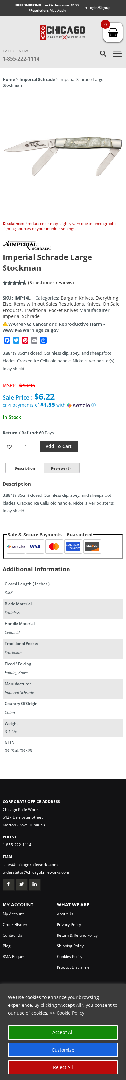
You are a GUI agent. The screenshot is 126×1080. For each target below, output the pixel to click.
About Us (65, 913)
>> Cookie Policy (67, 1013)
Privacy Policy (69, 924)
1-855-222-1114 (21, 58)
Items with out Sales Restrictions (49, 304)
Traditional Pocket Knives (51, 310)
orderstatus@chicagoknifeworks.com (36, 872)
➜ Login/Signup (97, 7)
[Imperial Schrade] (27, 248)
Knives (93, 304)
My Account (13, 913)
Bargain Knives (77, 298)
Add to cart (59, 446)
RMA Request (14, 956)
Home (9, 79)
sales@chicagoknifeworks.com (30, 864)
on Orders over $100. (47, 5)
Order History (15, 924)
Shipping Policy (70, 946)
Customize (63, 1050)
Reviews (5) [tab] (61, 468)
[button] (63, 405)
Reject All (63, 1067)
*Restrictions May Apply (47, 10)
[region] (63, 1032)
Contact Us (12, 935)
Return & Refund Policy (77, 935)
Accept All (63, 1032)
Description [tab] (25, 468)
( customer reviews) (51, 282)
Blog (7, 946)
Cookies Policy (69, 956)
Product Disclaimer (74, 967)
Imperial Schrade (37, 79)
